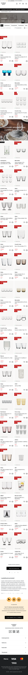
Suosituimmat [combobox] (18, 27)
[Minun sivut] (16, 3)
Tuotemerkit (21, 25)
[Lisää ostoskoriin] (12, 61)
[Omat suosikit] (19, 3)
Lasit (9, 11)
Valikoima (4, 642)
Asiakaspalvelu (5, 638)
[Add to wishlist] (10, 61)
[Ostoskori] (23, 3)
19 (14, 572)
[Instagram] (14, 631)
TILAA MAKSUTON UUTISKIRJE (14, 617)
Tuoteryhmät (14, 25)
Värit (26, 25)
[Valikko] (26, 3)
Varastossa (7, 25)
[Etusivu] (3, 4)
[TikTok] (18, 631)
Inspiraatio (4, 647)
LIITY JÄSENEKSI (11, 0)
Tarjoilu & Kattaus (4, 11)
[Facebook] (10, 631)
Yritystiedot (4, 652)
